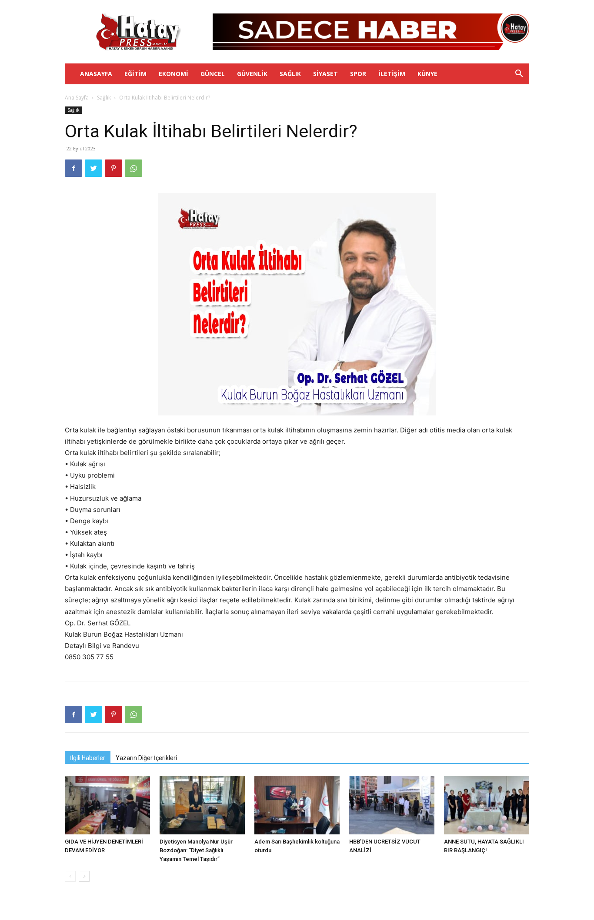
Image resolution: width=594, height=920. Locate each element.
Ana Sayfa (77, 97)
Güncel (212, 74)
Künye (427, 74)
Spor (358, 74)
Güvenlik (252, 74)
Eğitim (135, 74)
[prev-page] (70, 876)
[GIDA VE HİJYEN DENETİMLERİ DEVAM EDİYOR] (107, 805)
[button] (518, 74)
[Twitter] (93, 168)
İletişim (391, 74)
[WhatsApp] (133, 168)
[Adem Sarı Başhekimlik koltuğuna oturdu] (297, 805)
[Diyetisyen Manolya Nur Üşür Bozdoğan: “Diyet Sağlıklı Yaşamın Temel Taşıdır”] (202, 805)
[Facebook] (73, 168)
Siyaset (325, 74)
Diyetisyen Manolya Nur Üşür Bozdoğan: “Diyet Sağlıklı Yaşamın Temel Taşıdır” (196, 850)
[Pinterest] (113, 168)
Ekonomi (173, 74)
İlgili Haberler (87, 757)
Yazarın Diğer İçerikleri (146, 757)
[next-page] (84, 876)
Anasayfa (96, 74)
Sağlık (290, 74)
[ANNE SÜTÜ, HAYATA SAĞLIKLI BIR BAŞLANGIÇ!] (486, 805)
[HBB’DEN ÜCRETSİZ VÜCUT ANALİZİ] (391, 805)
